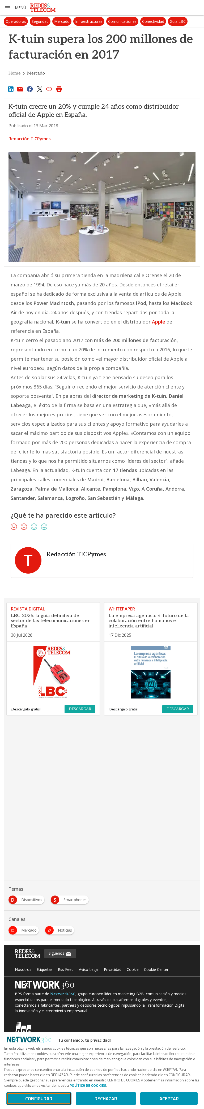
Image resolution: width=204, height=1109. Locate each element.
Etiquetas (45, 969)
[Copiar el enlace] (49, 89)
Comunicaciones (122, 21)
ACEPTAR (169, 1098)
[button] (15, 7)
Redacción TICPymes (29, 139)
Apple (159, 321)
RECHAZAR (106, 1098)
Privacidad (112, 969)
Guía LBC (178, 21)
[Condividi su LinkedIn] (10, 89)
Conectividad (153, 21)
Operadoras (16, 21)
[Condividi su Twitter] (39, 89)
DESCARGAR (80, 709)
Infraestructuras (89, 21)
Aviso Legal (89, 969)
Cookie (133, 969)
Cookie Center (156, 969)
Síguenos (57, 953)
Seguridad (40, 21)
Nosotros (23, 969)
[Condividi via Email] (20, 89)
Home (14, 73)
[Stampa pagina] (59, 89)
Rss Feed (66, 969)
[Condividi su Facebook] (30, 89)
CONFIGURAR (38, 1098)
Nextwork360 (62, 994)
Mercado (62, 21)
